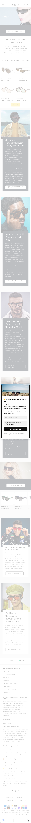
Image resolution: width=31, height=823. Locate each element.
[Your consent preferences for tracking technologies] (28, 820)
